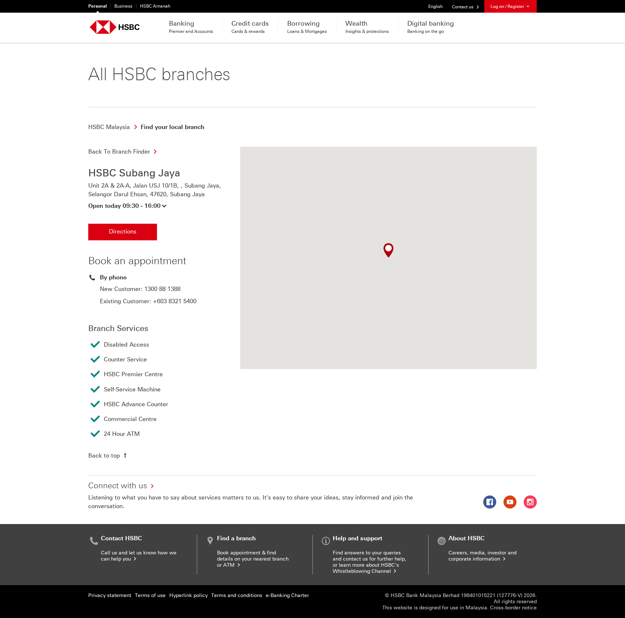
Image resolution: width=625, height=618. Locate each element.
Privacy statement (109, 595)
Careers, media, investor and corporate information (482, 556)
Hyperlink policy (188, 595)
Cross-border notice (513, 608)
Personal (97, 6)
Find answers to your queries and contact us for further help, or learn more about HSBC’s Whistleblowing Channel (369, 562)
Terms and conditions (236, 595)
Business (123, 6)
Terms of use (150, 595)
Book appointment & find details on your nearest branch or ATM (253, 559)
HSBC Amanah (155, 6)
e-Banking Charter (287, 595)
